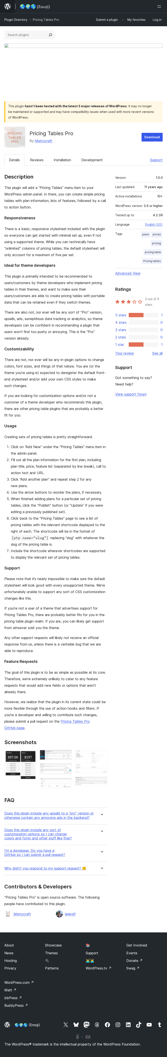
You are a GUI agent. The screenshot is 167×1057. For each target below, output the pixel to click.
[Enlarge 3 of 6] (66, 769)
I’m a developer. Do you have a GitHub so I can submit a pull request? (34, 853)
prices (157, 234)
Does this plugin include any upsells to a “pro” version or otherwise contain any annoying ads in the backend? (49, 815)
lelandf (70, 914)
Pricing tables (152, 261)
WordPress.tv (99, 968)
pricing (156, 243)
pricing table (153, 252)
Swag (133, 968)
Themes (51, 953)
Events (131, 953)
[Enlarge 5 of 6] (101, 756)
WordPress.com (19, 982)
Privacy (10, 968)
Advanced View (127, 273)
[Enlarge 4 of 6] (66, 783)
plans (145, 234)
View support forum (131, 394)
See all (157, 353)
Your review (124, 353)
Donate (134, 960)
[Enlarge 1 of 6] (30, 756)
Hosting (10, 960)
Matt (10, 990)
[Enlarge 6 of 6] (101, 782)
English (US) (154, 224)
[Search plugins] (50, 35)
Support (156, 160)
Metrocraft (43, 141)
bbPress (13, 998)
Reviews (36, 160)
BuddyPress (16, 1005)
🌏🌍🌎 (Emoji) (27, 1025)
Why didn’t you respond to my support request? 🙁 (45, 868)
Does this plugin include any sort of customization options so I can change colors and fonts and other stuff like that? (38, 834)
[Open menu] (160, 6)
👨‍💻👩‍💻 (90, 960)
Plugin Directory (15, 19)
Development (92, 160)
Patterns (52, 968)
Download (152, 137)
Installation (62, 160)
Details (14, 160)
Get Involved (136, 945)
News (8, 953)
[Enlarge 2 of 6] (66, 756)
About (9, 945)
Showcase (53, 945)
